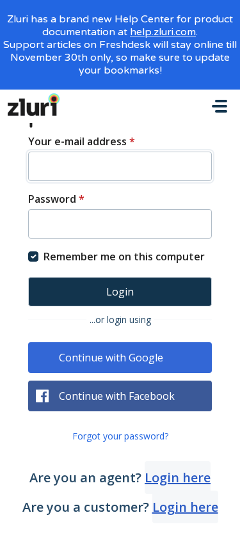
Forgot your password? (120, 436)
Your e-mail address (81, 141)
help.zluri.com (163, 32)
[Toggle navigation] (219, 106)
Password (56, 199)
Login (120, 292)
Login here (178, 477)
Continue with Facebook (117, 396)
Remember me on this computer (124, 256)
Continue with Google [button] (111, 358)
